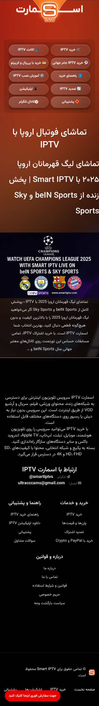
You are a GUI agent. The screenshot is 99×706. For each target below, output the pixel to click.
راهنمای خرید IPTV (25, 515)
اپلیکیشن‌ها (33, 690)
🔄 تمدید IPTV (70, 89)
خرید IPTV (76, 429)
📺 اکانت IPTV (28, 49)
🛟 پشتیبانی (70, 101)
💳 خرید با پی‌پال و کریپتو (28, 63)
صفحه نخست (84, 690)
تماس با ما (50, 577)
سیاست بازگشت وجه (49, 603)
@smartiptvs (41, 477)
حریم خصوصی (49, 595)
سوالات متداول (24, 541)
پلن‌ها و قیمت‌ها (74, 523)
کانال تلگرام (27, 101)
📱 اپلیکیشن (28, 89)
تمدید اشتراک (74, 532)
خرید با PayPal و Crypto (74, 541)
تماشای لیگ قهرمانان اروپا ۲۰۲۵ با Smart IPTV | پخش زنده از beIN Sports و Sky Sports (54, 188)
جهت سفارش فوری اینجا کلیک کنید (32, 695)
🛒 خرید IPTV (70, 49)
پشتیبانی (24, 532)
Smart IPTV (46, 669)
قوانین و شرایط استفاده (49, 586)
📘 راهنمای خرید (70, 75)
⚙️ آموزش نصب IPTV (28, 75)
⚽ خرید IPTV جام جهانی (70, 63)
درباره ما (50, 568)
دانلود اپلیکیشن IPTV (24, 523)
